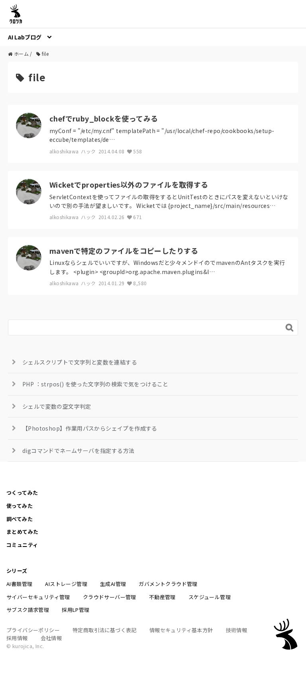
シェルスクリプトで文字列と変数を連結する (79, 362)
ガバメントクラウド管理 (168, 584)
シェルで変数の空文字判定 (56, 406)
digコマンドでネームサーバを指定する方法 (78, 451)
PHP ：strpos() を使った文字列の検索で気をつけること (95, 384)
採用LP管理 (75, 609)
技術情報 (236, 630)
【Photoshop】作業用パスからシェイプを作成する (89, 428)
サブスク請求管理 (27, 609)
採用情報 (17, 638)
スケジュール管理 (209, 597)
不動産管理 (162, 597)
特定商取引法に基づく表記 (105, 630)
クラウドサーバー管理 (109, 597)
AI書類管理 (19, 584)
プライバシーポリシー (33, 630)
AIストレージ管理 (66, 584)
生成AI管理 (113, 584)
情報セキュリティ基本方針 (181, 630)
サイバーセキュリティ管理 (38, 597)
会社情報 (51, 638)
